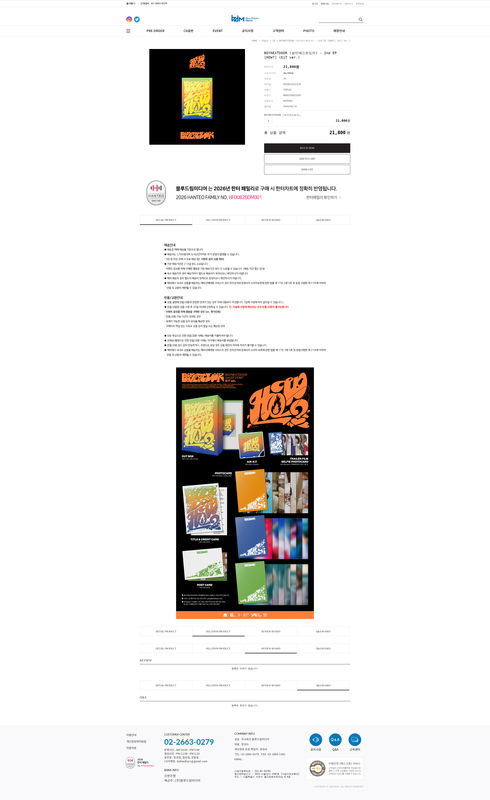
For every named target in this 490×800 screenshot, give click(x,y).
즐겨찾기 (130, 3)
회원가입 (325, 3)
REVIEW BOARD (270, 220)
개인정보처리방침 (136, 741)
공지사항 (247, 31)
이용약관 (131, 748)
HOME (254, 40)
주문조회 (360, 3)
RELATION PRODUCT (218, 220)
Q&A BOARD (323, 220)
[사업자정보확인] (290, 774)
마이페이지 (337, 3)
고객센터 (278, 31)
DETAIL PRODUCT (166, 220)
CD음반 (189, 31)
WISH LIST (307, 169)
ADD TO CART (307, 158)
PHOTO (308, 31)
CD (274, 40)
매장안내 (339, 31)
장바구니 (349, 3)
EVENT (218, 31)
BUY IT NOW (307, 148)
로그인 (315, 3)
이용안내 (131, 735)
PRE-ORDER (155, 31)
